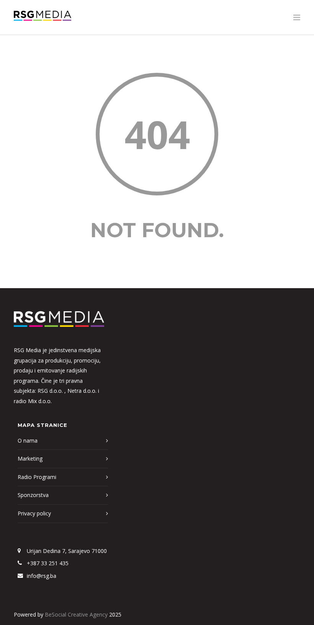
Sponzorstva (33, 495)
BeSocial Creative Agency (76, 614)
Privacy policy (34, 513)
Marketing (30, 458)
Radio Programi (37, 477)
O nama (28, 440)
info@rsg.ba (41, 575)
